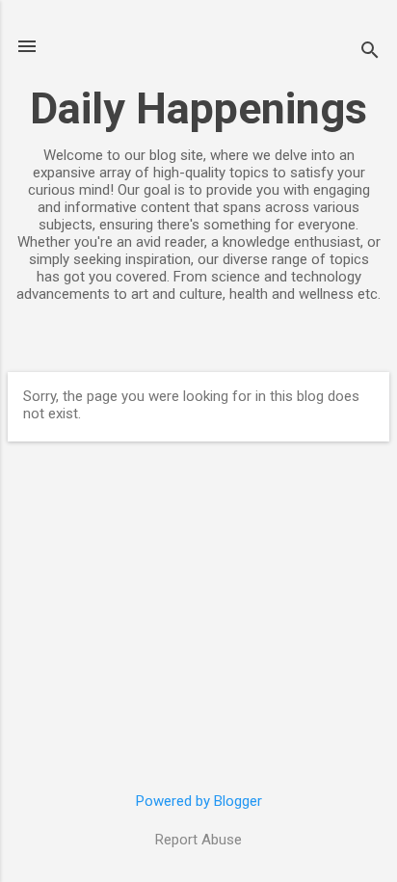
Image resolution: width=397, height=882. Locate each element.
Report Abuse (198, 839)
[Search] (370, 52)
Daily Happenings (198, 108)
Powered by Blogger (199, 801)
